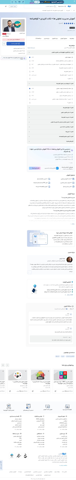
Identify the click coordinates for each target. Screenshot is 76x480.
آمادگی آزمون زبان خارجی (61, 438)
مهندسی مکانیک (40, 440)
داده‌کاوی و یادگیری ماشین (61, 419)
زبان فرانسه (64, 442)
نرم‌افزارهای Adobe (40, 419)
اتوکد (43, 423)
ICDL (20, 438)
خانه (74, 10)
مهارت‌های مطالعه (18, 442)
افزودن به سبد (14, 43)
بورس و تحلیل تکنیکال (16, 421)
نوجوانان (20, 444)
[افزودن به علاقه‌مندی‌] (4, 43)
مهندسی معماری (40, 436)
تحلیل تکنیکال (18, 425)
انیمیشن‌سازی (41, 427)
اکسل (20, 440)
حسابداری (19, 423)
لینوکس (65, 421)
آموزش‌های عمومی (17, 436)
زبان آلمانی (64, 440)
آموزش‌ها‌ (68, 10)
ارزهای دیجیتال (18, 419)
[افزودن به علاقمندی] (71, 371)
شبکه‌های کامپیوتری (62, 427)
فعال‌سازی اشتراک (35, 168)
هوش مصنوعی (63, 425)
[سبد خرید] (6, 6)
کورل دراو (42, 425)
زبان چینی (65, 444)
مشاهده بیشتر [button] (64, 465)
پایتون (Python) (63, 423)
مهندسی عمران (41, 438)
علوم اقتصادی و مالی (17, 427)
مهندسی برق (41, 444)
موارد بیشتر (64, 429)
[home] (69, 6)
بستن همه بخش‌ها (31, 47)
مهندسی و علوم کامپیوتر (38, 442)
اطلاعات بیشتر (70, 295)
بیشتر (71, 162)
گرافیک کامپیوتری (40, 421)
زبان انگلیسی (64, 436)
